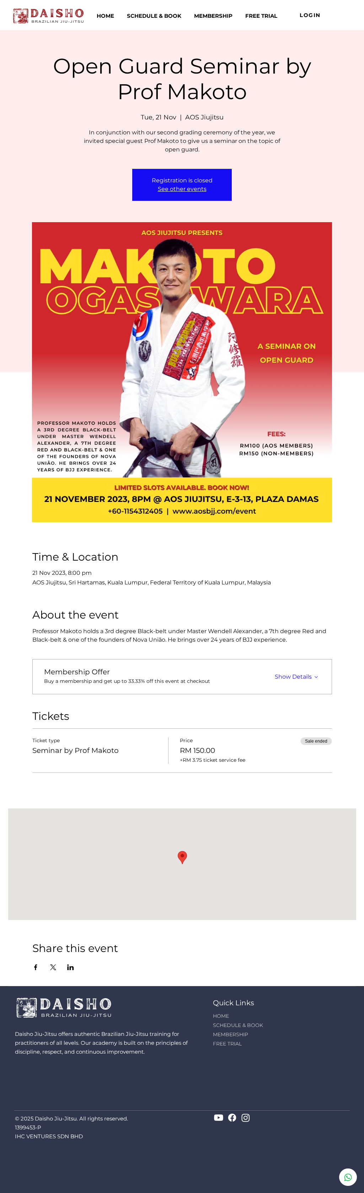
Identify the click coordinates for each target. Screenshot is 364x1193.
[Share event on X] (53, 967)
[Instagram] (245, 1117)
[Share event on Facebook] (35, 967)
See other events (182, 189)
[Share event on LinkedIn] (70, 967)
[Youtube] (218, 1117)
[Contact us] (348, 1177)
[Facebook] (232, 1117)
